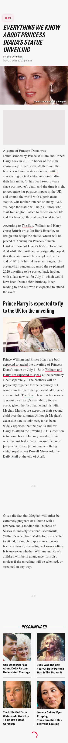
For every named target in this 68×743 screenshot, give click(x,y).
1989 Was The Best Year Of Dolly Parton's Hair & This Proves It (50, 668)
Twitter (53, 171)
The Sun (27, 225)
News (8, 18)
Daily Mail (10, 456)
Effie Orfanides (14, 56)
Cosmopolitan (53, 546)
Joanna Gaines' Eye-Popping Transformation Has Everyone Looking (49, 718)
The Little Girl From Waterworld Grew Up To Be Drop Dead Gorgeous (16, 717)
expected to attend (15, 364)
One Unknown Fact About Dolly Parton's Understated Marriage (16, 668)
